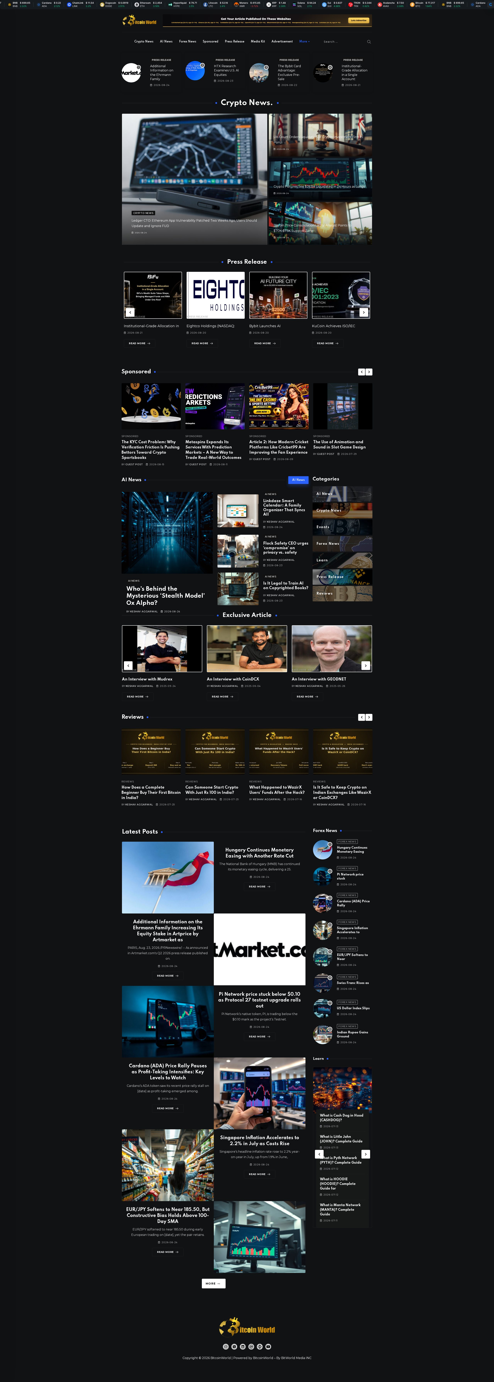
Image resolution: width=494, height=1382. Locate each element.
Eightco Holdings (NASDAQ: (148, 326)
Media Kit (258, 41)
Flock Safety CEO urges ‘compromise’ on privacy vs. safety (285, 548)
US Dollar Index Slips (353, 1008)
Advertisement (282, 41)
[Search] (369, 41)
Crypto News (143, 41)
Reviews (128, 781)
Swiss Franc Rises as (353, 983)
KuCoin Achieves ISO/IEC (271, 326)
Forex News (187, 41)
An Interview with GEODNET (234, 679)
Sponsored (210, 41)
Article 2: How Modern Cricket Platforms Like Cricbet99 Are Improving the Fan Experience (278, 447)
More (303, 41)
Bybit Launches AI (202, 326)
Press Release (234, 41)
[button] (130, 312)
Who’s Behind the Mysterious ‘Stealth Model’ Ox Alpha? (165, 596)
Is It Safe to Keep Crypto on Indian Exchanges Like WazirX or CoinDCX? (278, 793)
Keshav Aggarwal (144, 611)
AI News (166, 41)
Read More (137, 343)
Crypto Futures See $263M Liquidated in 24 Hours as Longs (319, 186)
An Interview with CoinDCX (148, 679)
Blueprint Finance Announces (338, 326)
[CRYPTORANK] (490, 5)
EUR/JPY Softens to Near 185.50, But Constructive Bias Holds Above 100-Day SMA (168, 1215)
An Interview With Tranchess (319, 679)
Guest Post (134, 464)
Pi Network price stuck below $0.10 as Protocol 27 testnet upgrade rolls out (259, 1000)
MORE (211, 1283)
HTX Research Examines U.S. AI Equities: (226, 70)
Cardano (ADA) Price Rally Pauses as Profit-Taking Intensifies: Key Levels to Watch (168, 1072)
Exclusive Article (135, 670)
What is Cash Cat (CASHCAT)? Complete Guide (339, 1184)
